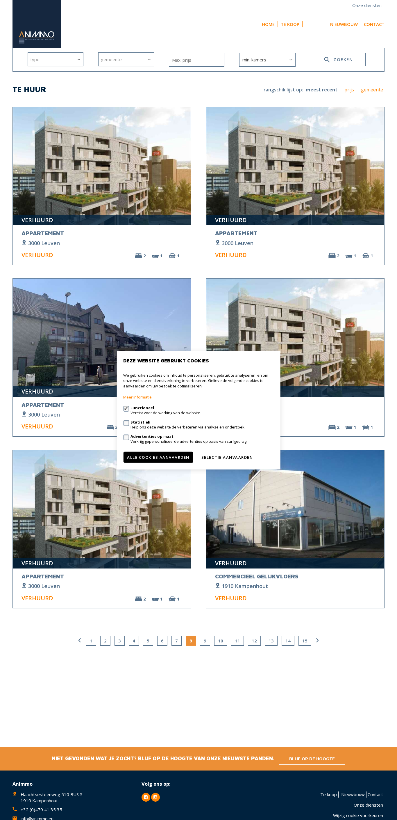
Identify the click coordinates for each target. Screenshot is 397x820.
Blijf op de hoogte (312, 758)
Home (268, 24)
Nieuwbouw (344, 24)
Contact (374, 24)
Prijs (349, 90)
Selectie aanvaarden (227, 457)
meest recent (321, 90)
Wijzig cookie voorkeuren (358, 815)
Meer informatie (137, 396)
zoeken (342, 59)
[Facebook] (146, 797)
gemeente (372, 90)
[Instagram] (155, 797)
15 (304, 641)
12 (254, 641)
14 (288, 641)
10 (220, 641)
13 (271, 641)
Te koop (290, 24)
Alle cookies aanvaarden (158, 457)
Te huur (314, 24)
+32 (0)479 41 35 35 (41, 809)
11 (237, 641)
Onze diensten (367, 5)
